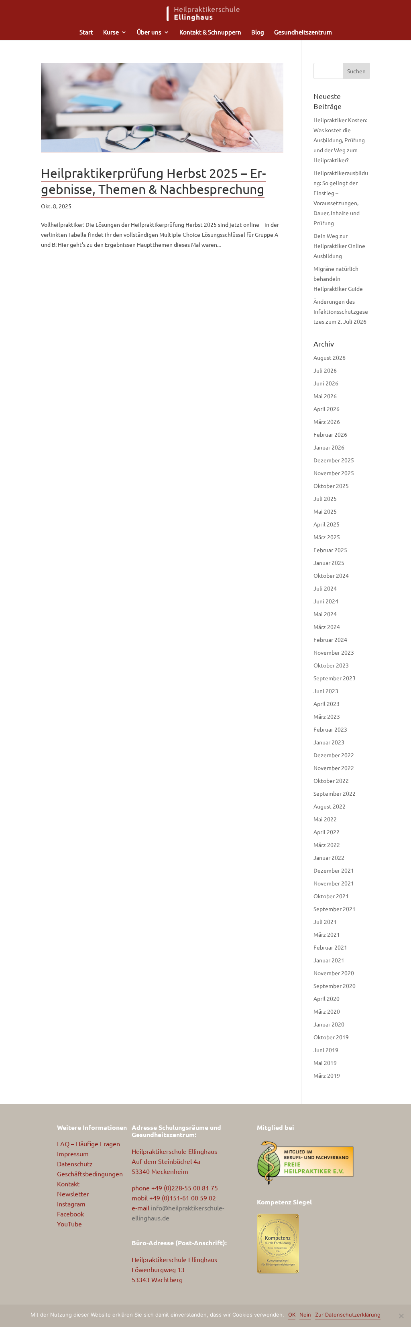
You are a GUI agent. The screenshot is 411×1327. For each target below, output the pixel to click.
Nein (305, 1314)
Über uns (149, 32)
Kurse (111, 32)
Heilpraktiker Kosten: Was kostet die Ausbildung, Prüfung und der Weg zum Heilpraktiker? (340, 139)
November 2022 (333, 767)
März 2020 (326, 1011)
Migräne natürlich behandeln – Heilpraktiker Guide (338, 278)
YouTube (69, 1224)
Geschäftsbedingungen (90, 1174)
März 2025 (326, 536)
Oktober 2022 (331, 780)
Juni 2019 (325, 1049)
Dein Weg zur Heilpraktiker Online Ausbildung (339, 245)
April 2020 (326, 998)
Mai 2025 (325, 511)
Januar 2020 (328, 1024)
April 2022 (326, 831)
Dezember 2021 (333, 870)
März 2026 (326, 421)
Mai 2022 (325, 819)
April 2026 (326, 408)
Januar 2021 (328, 960)
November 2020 (333, 972)
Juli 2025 (325, 498)
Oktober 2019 (331, 1037)
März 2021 (326, 934)
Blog (257, 32)
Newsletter (73, 1194)
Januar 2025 (328, 562)
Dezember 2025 (333, 460)
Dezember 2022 (333, 754)
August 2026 (329, 357)
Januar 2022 (328, 857)
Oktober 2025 (331, 485)
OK (291, 1314)
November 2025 (333, 472)
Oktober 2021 (331, 895)
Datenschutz (75, 1164)
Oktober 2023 (331, 665)
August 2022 (329, 806)
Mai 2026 (325, 395)
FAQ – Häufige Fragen (88, 1143)
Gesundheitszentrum (303, 32)
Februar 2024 (330, 639)
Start (86, 32)
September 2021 (334, 908)
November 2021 (333, 883)
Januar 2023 (328, 742)
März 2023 (326, 716)
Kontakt (68, 1184)
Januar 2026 (328, 447)
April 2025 (326, 524)
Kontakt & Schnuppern (210, 32)
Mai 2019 (325, 1062)
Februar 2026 (330, 434)
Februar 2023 (330, 729)
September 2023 (334, 678)
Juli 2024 (325, 588)
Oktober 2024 (331, 575)
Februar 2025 (330, 549)
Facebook (70, 1214)
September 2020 (334, 985)
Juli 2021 (325, 921)
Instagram (71, 1204)
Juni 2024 (325, 601)
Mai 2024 (325, 613)
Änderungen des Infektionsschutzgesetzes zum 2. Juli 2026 (340, 311)
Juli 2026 (325, 370)
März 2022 (326, 844)
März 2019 (326, 1075)
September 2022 (334, 793)
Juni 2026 (325, 383)
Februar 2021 (330, 947)
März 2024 (326, 626)
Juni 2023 (325, 690)
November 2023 (333, 652)
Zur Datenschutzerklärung (347, 1314)
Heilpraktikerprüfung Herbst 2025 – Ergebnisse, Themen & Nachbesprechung (153, 181)
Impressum (73, 1154)
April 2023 (326, 703)
